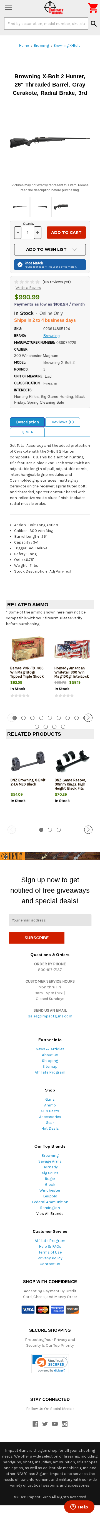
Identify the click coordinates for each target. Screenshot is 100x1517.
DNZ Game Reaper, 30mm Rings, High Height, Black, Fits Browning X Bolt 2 (70, 786)
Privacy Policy (50, 1258)
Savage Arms (50, 1161)
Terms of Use (50, 1252)
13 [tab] (63, 727)
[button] (50, 1363)
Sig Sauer (50, 1173)
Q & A (27, 431)
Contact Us (50, 1264)
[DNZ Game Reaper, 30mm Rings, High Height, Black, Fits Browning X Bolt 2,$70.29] (72, 761)
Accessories (50, 1116)
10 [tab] (37, 727)
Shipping (50, 1060)
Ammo (50, 1105)
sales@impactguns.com (50, 1016)
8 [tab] (76, 718)
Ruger (50, 1178)
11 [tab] (46, 727)
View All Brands (50, 1213)
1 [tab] (41, 830)
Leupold (50, 1196)
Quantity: (29, 223)
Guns (50, 1099)
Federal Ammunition (50, 1202)
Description (27, 421)
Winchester (50, 1190)
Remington (50, 1207)
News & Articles (50, 1049)
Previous (12, 718)
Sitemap (50, 1066)
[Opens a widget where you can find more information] (79, 1507)
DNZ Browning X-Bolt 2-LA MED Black (28, 782)
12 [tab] (54, 727)
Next (88, 718)
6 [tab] (59, 718)
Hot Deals (50, 1128)
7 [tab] (68, 718)
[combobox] (46, 23)
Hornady (50, 1167)
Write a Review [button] (28, 287)
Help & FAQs (50, 1246)
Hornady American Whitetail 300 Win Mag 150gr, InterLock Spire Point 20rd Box (71, 674)
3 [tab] (32, 718)
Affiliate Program (50, 1072)
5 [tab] (50, 718)
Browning (50, 1155)
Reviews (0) (63, 421)
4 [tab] (41, 718)
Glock (50, 1184)
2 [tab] (23, 718)
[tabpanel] (28, 669)
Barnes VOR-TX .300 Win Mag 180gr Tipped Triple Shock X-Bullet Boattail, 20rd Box (27, 676)
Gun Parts (50, 1111)
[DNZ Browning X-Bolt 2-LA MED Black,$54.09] (28, 761)
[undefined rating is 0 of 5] (27, 282)
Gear (50, 1122)
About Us (50, 1055)
